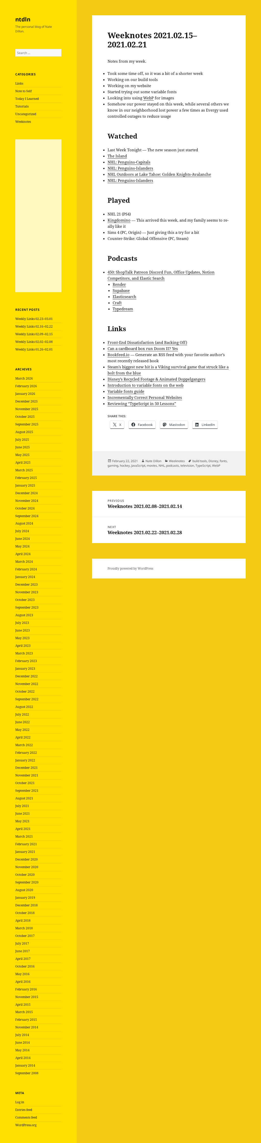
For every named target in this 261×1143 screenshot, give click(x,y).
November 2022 (26, 684)
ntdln (22, 19)
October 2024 (25, 508)
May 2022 (22, 730)
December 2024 (26, 493)
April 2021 (23, 829)
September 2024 (26, 516)
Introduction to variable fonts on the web (146, 385)
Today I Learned (27, 99)
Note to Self (23, 91)
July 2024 (22, 531)
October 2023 (25, 600)
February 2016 (26, 989)
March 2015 (24, 1012)
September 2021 (26, 790)
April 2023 (23, 645)
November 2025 (26, 409)
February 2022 (26, 752)
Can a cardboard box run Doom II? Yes (143, 348)
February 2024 (26, 569)
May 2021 (22, 821)
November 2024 (26, 501)
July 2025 (22, 439)
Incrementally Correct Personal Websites (145, 397)
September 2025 (26, 424)
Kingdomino (119, 220)
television (187, 465)
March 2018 (24, 928)
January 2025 (25, 485)
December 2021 (26, 767)
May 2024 (22, 546)
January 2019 (25, 897)
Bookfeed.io (118, 354)
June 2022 (22, 722)
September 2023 (26, 607)
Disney (213, 461)
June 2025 (22, 447)
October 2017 (25, 936)
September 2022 (26, 699)
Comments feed (26, 1117)
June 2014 (22, 1042)
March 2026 (24, 378)
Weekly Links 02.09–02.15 (34, 334)
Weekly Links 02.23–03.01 (34, 319)
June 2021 (22, 813)
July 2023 (22, 623)
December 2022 (26, 676)
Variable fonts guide (126, 391)
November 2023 (26, 592)
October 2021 (25, 783)
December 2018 (26, 905)
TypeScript (203, 465)
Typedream (123, 308)
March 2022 (24, 745)
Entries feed (23, 1110)
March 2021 (24, 836)
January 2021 (25, 852)
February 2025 (26, 478)
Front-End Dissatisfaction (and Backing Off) (147, 342)
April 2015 (23, 1004)
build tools (199, 461)
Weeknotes (23, 121)
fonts (223, 461)
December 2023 (26, 584)
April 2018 (23, 920)
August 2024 (24, 523)
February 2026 (26, 386)
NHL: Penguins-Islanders (130, 168)
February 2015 (26, 1019)
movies (152, 465)
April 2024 (23, 554)
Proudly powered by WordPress (130, 568)
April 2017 (23, 959)
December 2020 (26, 859)
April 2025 (23, 462)
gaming (113, 465)
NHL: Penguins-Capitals (129, 162)
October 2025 (25, 416)
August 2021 (24, 798)
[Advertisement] (38, 215)
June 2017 (22, 951)
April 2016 (23, 981)
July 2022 (22, 714)
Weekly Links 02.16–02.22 (34, 326)
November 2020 (26, 867)
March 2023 (24, 653)
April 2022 (23, 737)
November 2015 (26, 997)
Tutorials (22, 106)
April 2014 (23, 1058)
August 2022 (24, 707)
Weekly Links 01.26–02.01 (34, 349)
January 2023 (25, 668)
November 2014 (26, 1027)
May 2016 (22, 974)
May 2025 (22, 455)
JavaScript (138, 465)
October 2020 (25, 874)
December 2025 (26, 401)
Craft (117, 302)
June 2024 (22, 538)
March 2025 (24, 470)
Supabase (121, 290)
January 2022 (25, 760)
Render (119, 284)
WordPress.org (25, 1125)
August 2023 (24, 615)
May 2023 (22, 638)
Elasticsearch (124, 296)
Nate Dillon (153, 461)
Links (19, 83)
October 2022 (25, 691)
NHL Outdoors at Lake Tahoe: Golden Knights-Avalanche (159, 174)
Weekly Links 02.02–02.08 (34, 342)
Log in (19, 1102)
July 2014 (22, 1035)
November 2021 (26, 775)
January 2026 (25, 394)
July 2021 (22, 806)
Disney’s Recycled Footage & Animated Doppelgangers (156, 379)
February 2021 (26, 844)
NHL (162, 465)
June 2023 (22, 630)
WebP (148, 97)
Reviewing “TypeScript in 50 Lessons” (142, 403)
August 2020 (24, 890)
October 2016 (25, 966)
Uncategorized (25, 114)
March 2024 (24, 561)
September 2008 (26, 1073)
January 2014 (25, 1065)
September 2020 (26, 882)
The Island (117, 155)
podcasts (172, 465)
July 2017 (22, 943)
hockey (125, 465)
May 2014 (22, 1050)
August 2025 (24, 432)
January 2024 (25, 577)
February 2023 (26, 661)
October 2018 (25, 913)
